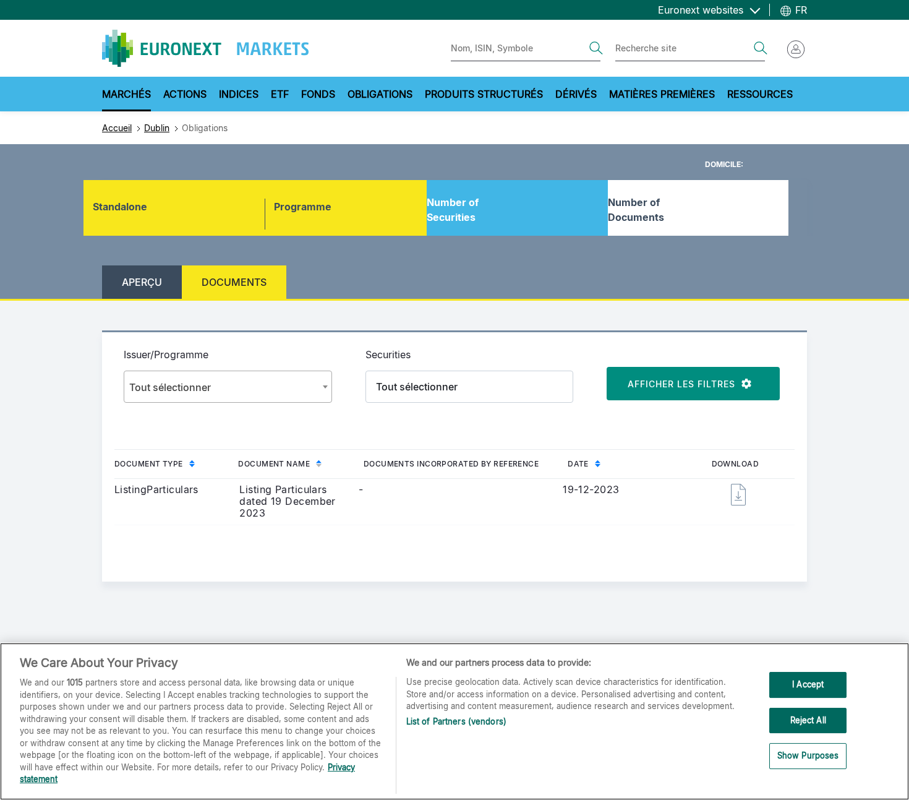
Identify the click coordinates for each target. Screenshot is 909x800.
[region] (454, 721)
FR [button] (799, 10)
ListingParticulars (156, 489)
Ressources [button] (760, 94)
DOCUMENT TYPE (148, 463)
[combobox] (228, 387)
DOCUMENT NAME (274, 463)
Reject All (808, 720)
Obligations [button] (380, 94)
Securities (388, 354)
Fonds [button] (318, 94)
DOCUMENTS (234, 282)
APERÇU (142, 282)
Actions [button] (185, 94)
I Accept (808, 684)
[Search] (596, 48)
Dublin (156, 128)
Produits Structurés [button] (484, 94)
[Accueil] (205, 48)
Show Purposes (808, 756)
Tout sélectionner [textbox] (170, 387)
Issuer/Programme (166, 354)
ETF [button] (280, 94)
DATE (578, 463)
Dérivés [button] (576, 94)
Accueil (117, 128)
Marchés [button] (126, 94)
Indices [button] (238, 94)
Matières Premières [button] (662, 94)
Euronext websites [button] (702, 10)
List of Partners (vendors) (456, 721)
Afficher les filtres (684, 384)
